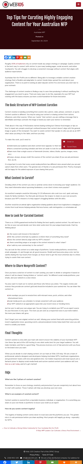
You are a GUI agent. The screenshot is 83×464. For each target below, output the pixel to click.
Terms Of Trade (47, 455)
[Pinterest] (17, 57)
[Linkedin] (14, 57)
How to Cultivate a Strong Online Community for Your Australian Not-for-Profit (30, 428)
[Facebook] (6, 57)
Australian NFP (39, 32)
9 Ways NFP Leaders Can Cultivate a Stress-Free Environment (58, 431)
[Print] (21, 57)
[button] (72, 141)
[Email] (25, 57)
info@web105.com (30, 458)
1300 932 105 (13, 458)
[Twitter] (10, 57)
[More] (29, 57)
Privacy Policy (34, 455)
